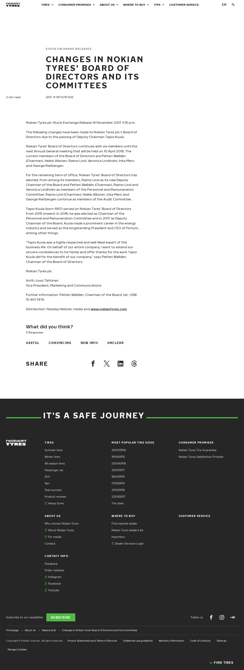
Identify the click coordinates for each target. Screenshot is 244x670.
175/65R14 (118, 483)
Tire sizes (118, 503)
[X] (106, 363)
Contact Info (56, 556)
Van (47, 483)
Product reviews (55, 496)
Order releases (54, 570)
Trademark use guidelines (138, 640)
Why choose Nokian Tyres (62, 523)
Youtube (53, 590)
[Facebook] (93, 363)
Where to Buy (134, 4)
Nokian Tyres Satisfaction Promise (201, 456)
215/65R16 (118, 490)
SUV (47, 476)
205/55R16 (119, 450)
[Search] (233, 4)
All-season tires (55, 463)
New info (89, 343)
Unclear (115, 343)
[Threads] (134, 363)
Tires (45, 4)
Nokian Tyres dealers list (127, 530)
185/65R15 (118, 476)
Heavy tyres (56, 503)
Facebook (54, 583)
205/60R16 (119, 463)
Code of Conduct (200, 640)
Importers (118, 536)
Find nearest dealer (124, 523)
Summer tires (54, 450)
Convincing (60, 343)
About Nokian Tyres (61, 530)
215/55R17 (118, 470)
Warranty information (171, 640)
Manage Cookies (17, 649)
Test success (53, 490)
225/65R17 (118, 496)
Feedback (51, 563)
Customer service (184, 4)
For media (54, 536)
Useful (32, 343)
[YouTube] (232, 617)
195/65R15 (118, 456)
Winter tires (52, 456)
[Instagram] (222, 617)
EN (224, 4)
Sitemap (221, 640)
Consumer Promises (74, 4)
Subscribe (61, 617)
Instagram (54, 576)
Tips (157, 4)
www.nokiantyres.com (109, 309)
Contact (50, 543)
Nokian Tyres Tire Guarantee (198, 450)
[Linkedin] (120, 363)
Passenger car (54, 470)
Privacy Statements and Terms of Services (92, 640)
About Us (107, 4)
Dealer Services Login (129, 543)
